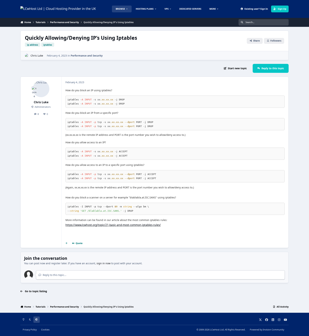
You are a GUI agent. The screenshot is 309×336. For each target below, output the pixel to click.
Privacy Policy (30, 329)
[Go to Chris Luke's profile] (27, 55)
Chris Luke (37, 55)
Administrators (42, 106)
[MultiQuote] (66, 243)
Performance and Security (87, 55)
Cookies (45, 329)
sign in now (104, 263)
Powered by (267, 329)
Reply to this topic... (54, 275)
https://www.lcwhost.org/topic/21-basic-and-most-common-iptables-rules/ (113, 225)
